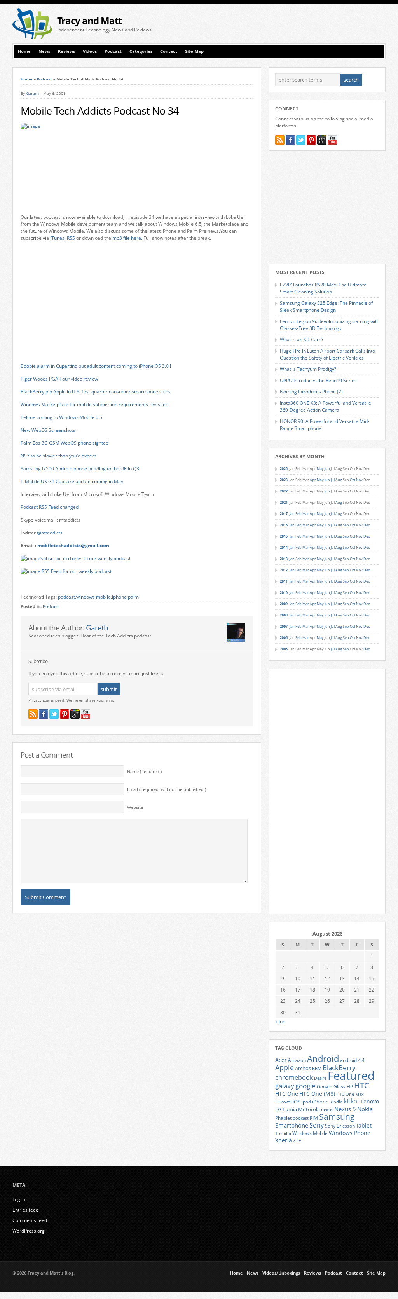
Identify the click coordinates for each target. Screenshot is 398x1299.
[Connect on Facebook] (43, 714)
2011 (284, 581)
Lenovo (370, 1101)
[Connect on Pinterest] (64, 714)
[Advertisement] (295, 23)
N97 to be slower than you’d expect (58, 455)
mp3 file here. (127, 238)
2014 (284, 547)
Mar (305, 513)
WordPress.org (28, 1230)
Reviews (66, 51)
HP (350, 1086)
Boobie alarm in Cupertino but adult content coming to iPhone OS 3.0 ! (96, 366)
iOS (296, 1101)
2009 (284, 603)
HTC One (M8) (317, 1093)
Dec (366, 524)
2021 (284, 502)
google (305, 1085)
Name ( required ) (144, 771)
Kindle (336, 1102)
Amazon (297, 1060)
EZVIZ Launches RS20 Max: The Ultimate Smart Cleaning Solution (323, 288)
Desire (320, 1078)
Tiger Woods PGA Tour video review (59, 378)
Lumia (290, 1109)
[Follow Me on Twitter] (54, 714)
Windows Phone (349, 1133)
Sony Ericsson (340, 1126)
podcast (66, 597)
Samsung (337, 1116)
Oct (352, 479)
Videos (90, 51)
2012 (284, 570)
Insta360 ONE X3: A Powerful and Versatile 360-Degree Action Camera (325, 406)
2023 (284, 479)
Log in (18, 1199)
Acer (281, 1059)
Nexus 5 (345, 1109)
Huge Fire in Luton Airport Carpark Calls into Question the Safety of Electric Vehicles (327, 354)
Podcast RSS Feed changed (50, 507)
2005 (284, 648)
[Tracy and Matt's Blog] (32, 37)
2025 (284, 468)
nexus (327, 1109)
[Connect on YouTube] (85, 714)
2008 (284, 615)
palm (133, 597)
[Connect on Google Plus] (75, 714)
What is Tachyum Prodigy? (308, 369)
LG (278, 1109)
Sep (346, 524)
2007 (284, 626)
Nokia (365, 1109)
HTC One (286, 1093)
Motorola (309, 1109)
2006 (284, 637)
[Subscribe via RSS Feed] (33, 714)
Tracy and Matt (89, 20)
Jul (333, 479)
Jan (292, 513)
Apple (284, 1067)
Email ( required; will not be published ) (166, 789)
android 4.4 (352, 1060)
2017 (284, 513)
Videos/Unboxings (281, 1273)
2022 (284, 491)
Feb (298, 513)
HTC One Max (350, 1094)
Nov (359, 479)
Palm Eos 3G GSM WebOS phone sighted (64, 443)
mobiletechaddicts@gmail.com (73, 545)
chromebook (294, 1077)
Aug (338, 479)
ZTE (297, 1140)
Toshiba (283, 1133)
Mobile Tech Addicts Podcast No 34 (99, 111)
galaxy (284, 1085)
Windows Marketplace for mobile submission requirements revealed (94, 404)
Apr (313, 479)
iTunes (57, 238)
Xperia (283, 1140)
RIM (314, 1118)
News (44, 51)
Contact (168, 51)
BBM (316, 1068)
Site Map (194, 51)
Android (323, 1058)
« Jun (280, 1021)
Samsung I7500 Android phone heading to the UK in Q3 (80, 468)
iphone (119, 597)
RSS (71, 238)
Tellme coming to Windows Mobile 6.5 (61, 417)
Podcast (113, 51)
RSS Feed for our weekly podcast (77, 571)
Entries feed (25, 1209)
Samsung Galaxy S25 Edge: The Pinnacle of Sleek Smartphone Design (326, 306)
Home (24, 51)
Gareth (32, 93)
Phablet (283, 1118)
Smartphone (291, 1125)
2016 (284, 524)
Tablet (364, 1125)
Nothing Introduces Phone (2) (311, 391)
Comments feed (29, 1220)
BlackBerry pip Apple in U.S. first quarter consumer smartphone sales (96, 391)
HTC (361, 1085)
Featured (351, 1075)
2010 (284, 592)
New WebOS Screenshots (48, 430)
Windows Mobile (310, 1133)
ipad (306, 1101)
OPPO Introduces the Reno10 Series (318, 380)
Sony (316, 1125)
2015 (284, 536)
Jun (327, 468)
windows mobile (93, 597)
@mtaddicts (50, 532)
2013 (284, 558)
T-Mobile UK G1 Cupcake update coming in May (72, 481)
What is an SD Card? (301, 339)
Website (135, 807)
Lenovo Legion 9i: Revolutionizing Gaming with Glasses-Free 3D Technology (329, 325)
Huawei (283, 1101)
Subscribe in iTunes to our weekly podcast (85, 558)
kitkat (352, 1101)
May (320, 468)
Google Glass (331, 1086)
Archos (303, 1068)
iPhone (320, 1101)
